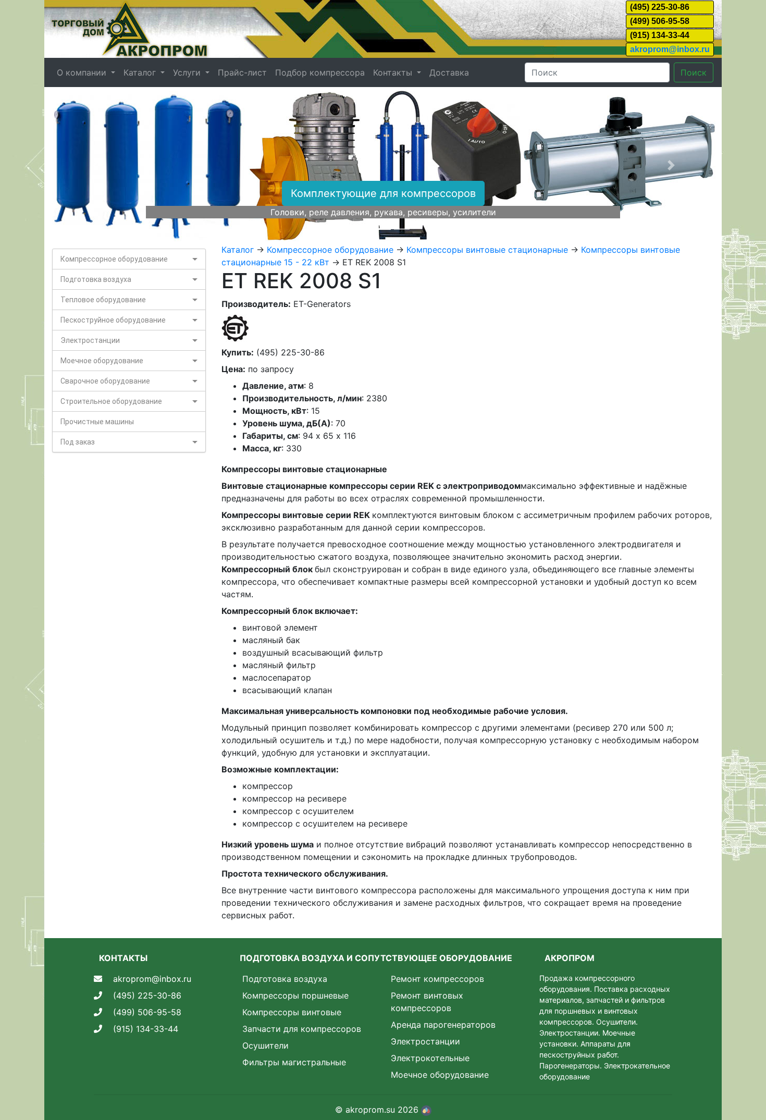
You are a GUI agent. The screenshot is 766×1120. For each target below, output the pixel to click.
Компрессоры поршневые (295, 995)
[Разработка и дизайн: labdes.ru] (426, 1109)
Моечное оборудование (101, 360)
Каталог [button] (140, 72)
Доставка (449, 72)
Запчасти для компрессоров (301, 1029)
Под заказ (77, 442)
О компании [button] (83, 72)
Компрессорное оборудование (114, 259)
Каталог (237, 249)
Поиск (694, 72)
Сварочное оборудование (105, 381)
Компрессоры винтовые (291, 1012)
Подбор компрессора (320, 72)
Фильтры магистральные (294, 1062)
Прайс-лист (242, 72)
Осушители (265, 1045)
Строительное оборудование (111, 401)
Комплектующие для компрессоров (383, 193)
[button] (95, 165)
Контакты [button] (394, 72)
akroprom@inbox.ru (670, 49)
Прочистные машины (97, 421)
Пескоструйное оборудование (113, 320)
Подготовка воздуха (95, 279)
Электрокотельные (430, 1058)
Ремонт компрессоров (437, 979)
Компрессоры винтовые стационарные (487, 249)
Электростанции (90, 340)
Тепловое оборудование (103, 300)
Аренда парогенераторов (443, 1024)
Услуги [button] (188, 72)
